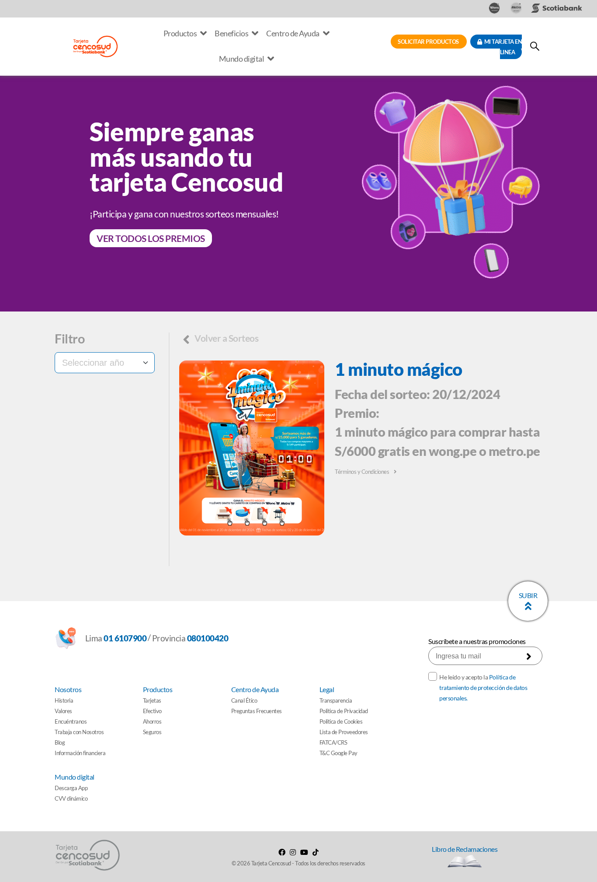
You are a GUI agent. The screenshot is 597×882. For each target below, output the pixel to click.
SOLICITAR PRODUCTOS (429, 41)
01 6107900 (125, 638)
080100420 (208, 638)
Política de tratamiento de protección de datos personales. (483, 687)
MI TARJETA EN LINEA (502, 47)
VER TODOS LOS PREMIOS (151, 238)
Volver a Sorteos (225, 337)
